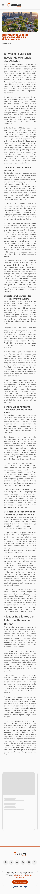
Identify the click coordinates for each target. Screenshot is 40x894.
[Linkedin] (28, 862)
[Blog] (5, 862)
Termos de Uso (18, 875)
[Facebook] (23, 862)
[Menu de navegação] (3, 4)
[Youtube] (17, 862)
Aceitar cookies (20, 882)
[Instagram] (34, 862)
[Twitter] (11, 862)
